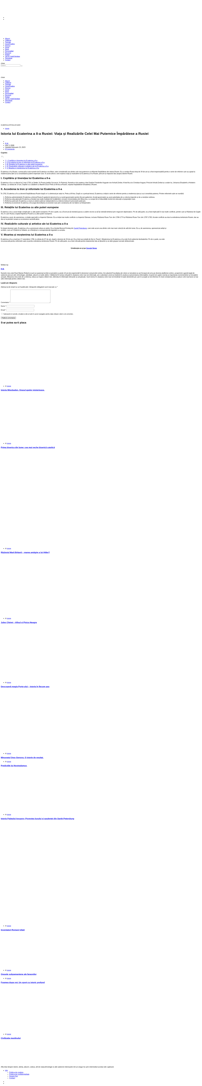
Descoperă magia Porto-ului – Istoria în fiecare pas (25, 686)
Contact (7, 60)
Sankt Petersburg (80, 228)
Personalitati (9, 51)
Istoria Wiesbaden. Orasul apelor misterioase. (23, 390)
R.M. (7, 143)
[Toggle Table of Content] (2, 157)
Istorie (7, 47)
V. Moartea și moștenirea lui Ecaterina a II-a (23, 168)
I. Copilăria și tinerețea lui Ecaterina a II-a (22, 160)
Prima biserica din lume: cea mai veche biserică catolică (28, 447)
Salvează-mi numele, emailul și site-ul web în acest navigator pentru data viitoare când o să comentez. (38, 314)
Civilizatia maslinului (11, 1038)
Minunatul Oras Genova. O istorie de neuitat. (22, 757)
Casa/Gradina (10, 44)
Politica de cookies (16, 1072)
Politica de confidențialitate (19, 1074)
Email (3, 310)
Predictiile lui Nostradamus (14, 766)
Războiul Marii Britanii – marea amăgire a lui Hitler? (25, 552)
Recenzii (8, 53)
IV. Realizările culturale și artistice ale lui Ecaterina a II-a (28, 166)
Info (6, 1070)
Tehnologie (8, 58)
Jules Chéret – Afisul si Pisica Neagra (19, 622)
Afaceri (7, 38)
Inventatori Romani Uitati (13, 930)
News (7, 49)
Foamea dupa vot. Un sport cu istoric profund (23, 982)
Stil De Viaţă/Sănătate (12, 56)
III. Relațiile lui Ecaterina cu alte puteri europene (24, 164)
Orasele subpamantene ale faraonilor (19, 974)
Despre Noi (13, 1076)
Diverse (7, 46)
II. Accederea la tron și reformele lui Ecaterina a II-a (26, 162)
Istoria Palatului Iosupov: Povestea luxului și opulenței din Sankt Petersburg (37, 819)
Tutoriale (8, 42)
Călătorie (8, 40)
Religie (7, 54)
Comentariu (5, 302)
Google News (91, 248)
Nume (3, 306)
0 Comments (10, 149)
